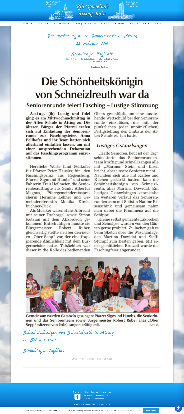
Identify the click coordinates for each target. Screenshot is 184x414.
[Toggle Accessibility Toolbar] (178, 408)
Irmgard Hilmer (95, 359)
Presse (109, 359)
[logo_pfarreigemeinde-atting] (92, 10)
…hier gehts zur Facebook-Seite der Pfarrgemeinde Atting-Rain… (95, 397)
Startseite (77, 392)
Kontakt (95, 392)
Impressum (106, 392)
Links (86, 392)
